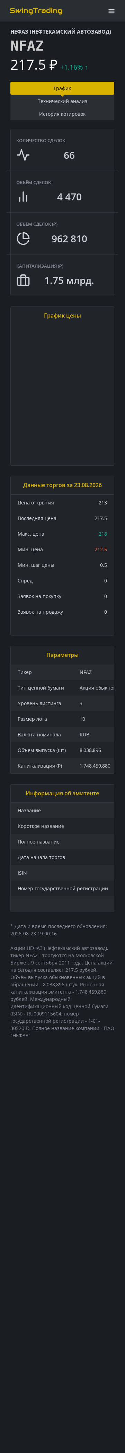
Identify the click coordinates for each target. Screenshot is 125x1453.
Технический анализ (62, 101)
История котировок (62, 114)
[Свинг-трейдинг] (36, 10)
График (62, 88)
